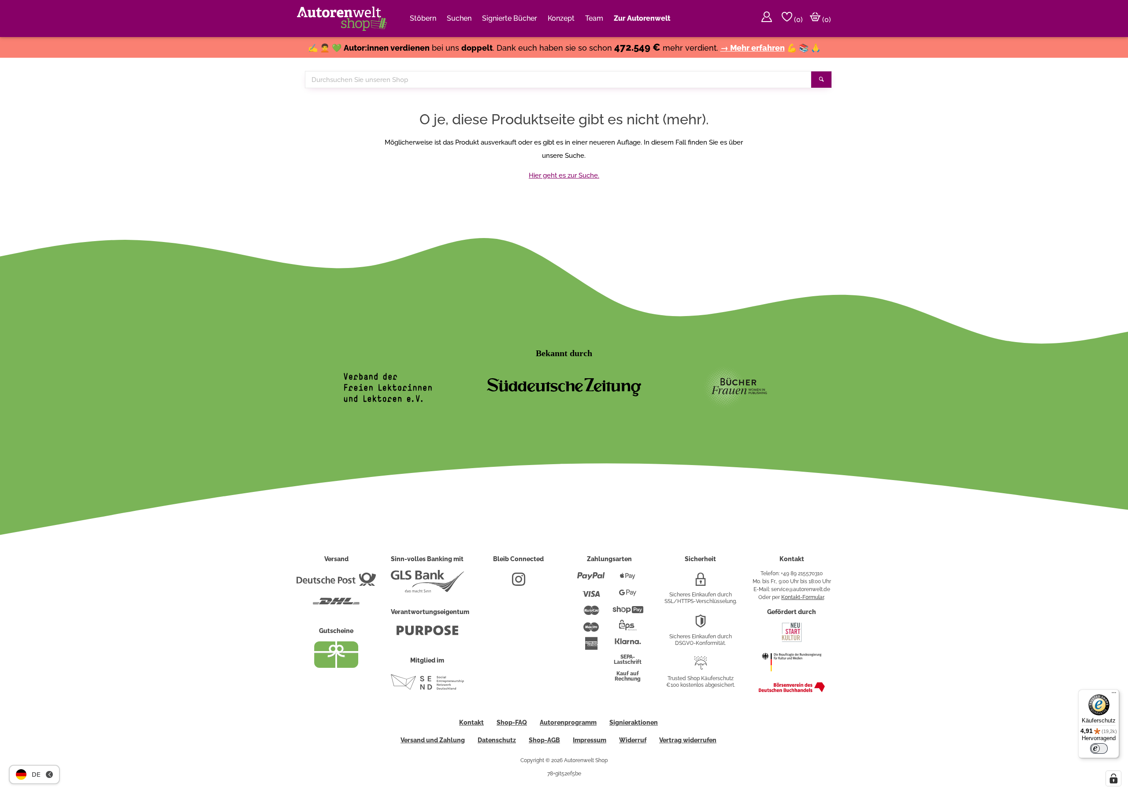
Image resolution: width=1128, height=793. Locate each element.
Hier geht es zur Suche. (564, 175)
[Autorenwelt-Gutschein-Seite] (336, 666)
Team (594, 18)
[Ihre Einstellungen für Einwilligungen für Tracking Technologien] (1113, 778)
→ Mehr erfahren (752, 47)
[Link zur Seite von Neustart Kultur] (792, 641)
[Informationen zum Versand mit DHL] (336, 605)
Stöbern (423, 18)
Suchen (459, 18)
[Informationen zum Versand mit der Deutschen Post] (336, 583)
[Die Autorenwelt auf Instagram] (518, 583)
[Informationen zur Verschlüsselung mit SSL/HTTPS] (700, 583)
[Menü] (1114, 694)
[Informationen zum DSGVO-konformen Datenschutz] (700, 625)
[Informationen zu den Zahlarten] (591, 580)
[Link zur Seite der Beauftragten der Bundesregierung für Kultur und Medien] (791, 676)
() (797, 19)
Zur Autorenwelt (642, 18)
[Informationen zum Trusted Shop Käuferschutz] (700, 666)
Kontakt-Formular (802, 597)
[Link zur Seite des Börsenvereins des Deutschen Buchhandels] (792, 690)
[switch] (1099, 748)
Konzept (561, 18)
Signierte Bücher (509, 18)
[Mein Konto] (766, 18)
